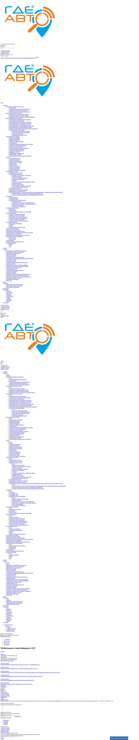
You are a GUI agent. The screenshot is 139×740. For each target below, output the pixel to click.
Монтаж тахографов (11, 254)
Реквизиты (9, 300)
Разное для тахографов (17, 205)
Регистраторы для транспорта (16, 120)
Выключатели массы (14, 140)
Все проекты (4, 656)
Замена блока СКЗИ (11, 259)
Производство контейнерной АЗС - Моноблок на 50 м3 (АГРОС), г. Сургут (19, 668)
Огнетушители (13, 143)
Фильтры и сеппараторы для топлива (21, 175)
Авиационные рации (14, 169)
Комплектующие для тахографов (17, 200)
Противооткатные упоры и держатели (18, 148)
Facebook (7, 639)
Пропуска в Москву (11, 243)
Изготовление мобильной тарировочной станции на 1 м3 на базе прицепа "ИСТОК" (22, 676)
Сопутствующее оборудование (17, 130)
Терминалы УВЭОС (14, 152)
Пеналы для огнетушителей (16, 146)
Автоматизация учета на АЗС (13, 267)
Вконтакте (7, 641)
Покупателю (4, 692)
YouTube (7, 644)
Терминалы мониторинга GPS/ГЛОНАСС (19, 109)
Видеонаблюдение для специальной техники (20, 127)
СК (10, 246)
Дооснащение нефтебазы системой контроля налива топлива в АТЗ (17, 680)
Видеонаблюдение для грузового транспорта (20, 122)
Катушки (14, 180)
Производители (4, 699)
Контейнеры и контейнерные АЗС (17, 191)
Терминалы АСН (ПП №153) (16, 150)
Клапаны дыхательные (17, 184)
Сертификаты (9, 296)
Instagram (7, 642)
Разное (11, 226)
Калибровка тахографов (12, 279)
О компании (4, 686)
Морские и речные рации (15, 161)
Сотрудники (9, 292)
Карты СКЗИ (12, 239)
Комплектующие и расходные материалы (19, 111)
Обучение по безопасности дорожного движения (18, 276)
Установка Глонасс (11, 261)
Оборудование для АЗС (12, 171)
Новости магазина (6, 715)
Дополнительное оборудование (20, 187)
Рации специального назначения (17, 170)
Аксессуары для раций (14, 166)
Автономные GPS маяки (12, 228)
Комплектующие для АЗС (16, 174)
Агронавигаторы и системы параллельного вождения (19, 232)
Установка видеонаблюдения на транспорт (16, 262)
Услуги (5, 249)
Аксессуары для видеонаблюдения (20, 132)
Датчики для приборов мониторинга (18, 110)
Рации (8, 157)
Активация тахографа (11, 271)
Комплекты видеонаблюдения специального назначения (23, 128)
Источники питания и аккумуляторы (15, 231)
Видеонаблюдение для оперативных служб (20, 124)
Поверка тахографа (11, 272)
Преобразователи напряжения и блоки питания (18, 235)
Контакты (5, 302)
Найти (2, 738)
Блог (4, 282)
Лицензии (8, 295)
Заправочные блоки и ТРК (15, 172)
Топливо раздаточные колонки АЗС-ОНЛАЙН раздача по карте (28, 195)
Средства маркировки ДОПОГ (16, 149)
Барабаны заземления (14, 139)
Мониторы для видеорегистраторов (21, 131)
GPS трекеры (12, 108)
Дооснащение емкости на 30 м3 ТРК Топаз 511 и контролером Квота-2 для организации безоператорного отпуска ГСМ (30, 672)
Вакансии (8, 293)
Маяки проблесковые (14, 137)
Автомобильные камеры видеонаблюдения (20, 119)
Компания (5, 289)
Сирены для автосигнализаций (17, 219)
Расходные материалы (12, 222)
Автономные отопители (12, 208)
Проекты (5, 283)
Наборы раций (13, 163)
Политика (8, 298)
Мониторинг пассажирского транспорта (16, 250)
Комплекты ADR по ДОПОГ (16, 141)
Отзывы (8, 297)
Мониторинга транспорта (12, 287)
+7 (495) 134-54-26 (5, 50)
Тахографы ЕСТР (13, 197)
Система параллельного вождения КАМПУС (17, 266)
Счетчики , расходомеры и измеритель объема (23, 182)
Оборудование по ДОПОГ (13, 136)
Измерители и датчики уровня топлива (19, 114)
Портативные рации (14, 159)
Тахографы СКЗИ (13, 198)
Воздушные (12, 209)
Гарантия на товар (5, 695)
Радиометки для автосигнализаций (18, 217)
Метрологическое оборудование (17, 227)
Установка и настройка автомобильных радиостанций (19, 258)
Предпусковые (13, 210)
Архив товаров (10, 240)
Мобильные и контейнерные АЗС (14, 284)
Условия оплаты (5, 693)
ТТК (10, 245)
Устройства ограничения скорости (17, 145)
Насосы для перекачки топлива (20, 178)
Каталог (5, 105)
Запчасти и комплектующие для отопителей (20, 211)
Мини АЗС (9, 280)
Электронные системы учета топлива (18, 189)
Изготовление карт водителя (13, 253)
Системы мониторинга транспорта (15, 106)
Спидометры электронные (18, 206)
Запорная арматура (17, 183)
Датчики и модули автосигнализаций (18, 220)
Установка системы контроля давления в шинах (18, 274)
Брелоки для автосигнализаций (17, 214)
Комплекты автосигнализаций (16, 215)
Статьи (2, 688)
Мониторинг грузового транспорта (15, 252)
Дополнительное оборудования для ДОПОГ (20, 156)
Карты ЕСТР (12, 237)
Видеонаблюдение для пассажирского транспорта (21, 126)
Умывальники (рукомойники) (16, 153)
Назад (7, 374)
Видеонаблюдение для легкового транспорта (20, 123)
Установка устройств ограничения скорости (17, 275)
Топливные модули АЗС (15, 188)
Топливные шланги (17, 176)
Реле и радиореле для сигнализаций (18, 218)
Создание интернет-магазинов (8, 735)
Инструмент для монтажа (15, 223)
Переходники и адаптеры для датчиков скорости (24, 204)
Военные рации (13, 165)
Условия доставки (5, 694)
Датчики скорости (16, 201)
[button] (119, 738)
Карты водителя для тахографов (14, 236)
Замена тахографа (10, 263)
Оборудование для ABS (15, 154)
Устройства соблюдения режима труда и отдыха (21, 144)
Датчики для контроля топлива (14, 113)
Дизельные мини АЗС (11, 269)
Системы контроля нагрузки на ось (15, 241)
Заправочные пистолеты (18, 179)
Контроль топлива (10, 256)
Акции (5, 248)
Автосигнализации (11, 213)
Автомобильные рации (15, 158)
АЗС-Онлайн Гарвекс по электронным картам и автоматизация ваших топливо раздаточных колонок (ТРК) (36, 192)
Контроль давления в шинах (13, 230)
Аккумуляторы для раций (15, 162)
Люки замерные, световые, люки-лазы (21, 185)
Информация (4, 697)
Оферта (8, 301)
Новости (8, 291)
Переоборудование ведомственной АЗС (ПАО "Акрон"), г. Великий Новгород (20, 664)
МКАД (11, 244)
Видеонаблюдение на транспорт (14, 285)
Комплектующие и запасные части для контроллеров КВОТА (27, 193)
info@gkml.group (5, 315)
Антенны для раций (14, 167)
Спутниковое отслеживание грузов (15, 257)
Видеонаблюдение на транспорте (14, 118)
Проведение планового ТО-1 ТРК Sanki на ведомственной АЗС (16, 684)
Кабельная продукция (17, 133)
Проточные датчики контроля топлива (18, 115)
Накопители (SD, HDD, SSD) (19, 135)
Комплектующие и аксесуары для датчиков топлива (22, 117)
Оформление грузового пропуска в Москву (17, 265)
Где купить (6, 288)
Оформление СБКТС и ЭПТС (13, 278)
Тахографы (9, 196)
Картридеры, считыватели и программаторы (23, 202)
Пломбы (11, 224)
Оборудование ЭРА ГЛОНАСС (14, 233)
